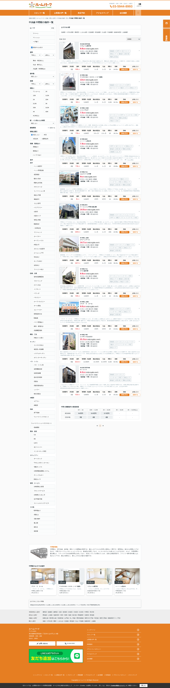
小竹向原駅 (70, 32)
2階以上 (36, 514)
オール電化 (37, 305)
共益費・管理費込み (39, 69)
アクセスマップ (102, 13)
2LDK (34, 103)
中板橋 (81, 621)
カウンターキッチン (40, 357)
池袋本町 (56, 615)
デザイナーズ (38, 187)
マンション (36, 37)
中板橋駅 (110, 32)
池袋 (70, 615)
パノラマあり (37, 155)
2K (34, 99)
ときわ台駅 (83, 32)
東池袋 (92, 615)
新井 (86, 139)
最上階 (36, 523)
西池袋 (45, 615)
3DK (34, 107)
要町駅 (77, 32)
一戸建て (36, 41)
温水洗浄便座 (38, 377)
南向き (36, 527)
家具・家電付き (38, 326)
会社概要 (123, 13)
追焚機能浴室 (38, 369)
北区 (60, 612)
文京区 (81, 612)
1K (46, 91)
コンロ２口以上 (38, 345)
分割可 (36, 211)
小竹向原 (49, 621)
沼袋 (86, 75)
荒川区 (92, 612)
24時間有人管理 (39, 486)
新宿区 (65, 612)
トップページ (91, 630)
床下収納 (36, 412)
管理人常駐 (37, 220)
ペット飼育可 (38, 166)
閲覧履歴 (80, 675)
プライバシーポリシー (94, 649)
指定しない (36, 134)
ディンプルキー (38, 475)
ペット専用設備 (38, 170)
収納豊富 (36, 427)
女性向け (36, 265)
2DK (47, 99)
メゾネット (37, 289)
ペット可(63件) (81, 605)
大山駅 (104, 32)
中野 (88, 53)
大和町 (87, 108)
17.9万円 (106, 413)
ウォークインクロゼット (41, 417)
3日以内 (35, 139)
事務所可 (36, 199)
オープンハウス (38, 240)
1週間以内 (45, 139)
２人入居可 (37, 203)
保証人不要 (37, 195)
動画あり (36, 151)
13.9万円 (93, 413)
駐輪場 (36, 318)
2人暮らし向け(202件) (68, 605)
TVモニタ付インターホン (41, 463)
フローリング (38, 281)
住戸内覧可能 (38, 499)
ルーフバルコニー (39, 301)
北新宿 (87, 615)
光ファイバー (38, 447)
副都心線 (46, 618)
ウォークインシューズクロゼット (41, 423)
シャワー (36, 389)
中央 (86, 172)
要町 (55, 621)
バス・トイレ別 (38, 365)
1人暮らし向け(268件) (53, 605)
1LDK (47, 95)
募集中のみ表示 (38, 47)
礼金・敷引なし (38, 64)
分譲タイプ (37, 216)
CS (35, 435)
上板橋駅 (125, 32)
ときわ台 (60, 621)
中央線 (83, 84)
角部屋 (36, 531)
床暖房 (36, 405)
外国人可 (36, 244)
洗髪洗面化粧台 (38, 385)
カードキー (37, 236)
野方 (86, 205)
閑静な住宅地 (38, 183)
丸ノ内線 (73, 618)
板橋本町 (87, 621)
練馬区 (56, 612)
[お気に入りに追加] (53, 583)
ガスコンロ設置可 (39, 249)
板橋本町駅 (117, 32)
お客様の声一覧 (60, 13)
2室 (94, 417)
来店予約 (81, 13)
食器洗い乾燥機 (38, 349)
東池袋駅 (98, 32)
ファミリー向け (38, 269)
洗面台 (36, 381)
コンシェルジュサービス (41, 503)
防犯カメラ (37, 479)
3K (46, 103)
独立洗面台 (37, 394)
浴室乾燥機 (37, 373)
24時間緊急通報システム (41, 471)
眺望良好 (36, 224)
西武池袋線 (80, 618)
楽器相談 (36, 174)
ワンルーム (36, 91)
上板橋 (93, 621)
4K (34, 111)
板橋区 (50, 612)
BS (35, 439)
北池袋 (66, 621)
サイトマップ (133, 675)
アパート (36, 33)
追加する (135, 69)
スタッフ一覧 (39, 13)
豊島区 (45, 612)
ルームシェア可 (38, 253)
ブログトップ (71, 675)
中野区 (83, 75)
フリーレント (38, 232)
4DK (47, 111)
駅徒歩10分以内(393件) (37, 605)
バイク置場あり (38, 322)
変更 (52, 28)
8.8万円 (80, 413)
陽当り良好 (37, 178)
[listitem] (43, 581)
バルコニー (37, 297)
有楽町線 (61, 618)
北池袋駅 (91, 32)
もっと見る (130, 159)
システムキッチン (39, 353)
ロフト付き (37, 285)
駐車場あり (37, 510)
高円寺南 (87, 44)
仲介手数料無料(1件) (93, 605)
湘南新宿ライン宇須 (114, 618)
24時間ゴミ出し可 (39, 495)
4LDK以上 (36, 115)
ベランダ (36, 293)
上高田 (87, 238)
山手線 (66, 618)
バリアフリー (38, 207)
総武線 (83, 53)
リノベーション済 (39, 191)
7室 (81, 417)
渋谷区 (76, 612)
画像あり (36, 147)
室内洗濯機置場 (38, 277)
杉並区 (83, 44)
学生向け (36, 257)
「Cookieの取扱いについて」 (118, 685)
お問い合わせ (43, 643)
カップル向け (38, 261)
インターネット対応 (40, 451)
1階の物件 (37, 519)
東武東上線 (53, 618)
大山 (76, 621)
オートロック (38, 458)
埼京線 (96, 618)
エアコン (36, 401)
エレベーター (38, 310)
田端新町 (81, 615)
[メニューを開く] (138, 13)
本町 (61, 615)
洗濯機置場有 (38, 330)
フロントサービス (39, 491)
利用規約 (89, 644)
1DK (34, 95)
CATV (35, 443)
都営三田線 (103, 618)
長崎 (65, 615)
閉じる (143, 685)
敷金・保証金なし (38, 60)
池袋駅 (63, 32)
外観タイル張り (38, 338)
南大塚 (74, 615)
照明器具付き (38, 314)
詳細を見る (124, 69)
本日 (45, 134)
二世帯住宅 (37, 228)
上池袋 (50, 615)
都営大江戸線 (89, 618)
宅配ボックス (38, 467)
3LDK (47, 107)
